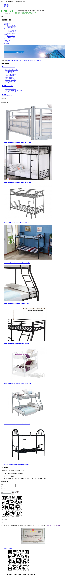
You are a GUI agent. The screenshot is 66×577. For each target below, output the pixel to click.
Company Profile (11, 26)
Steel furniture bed (10, 71)
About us (6, 24)
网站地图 (6, 4)
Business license (11, 27)
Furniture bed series (12, 30)
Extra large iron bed (10, 81)
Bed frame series (11, 31)
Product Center (8, 28)
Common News (11, 37)
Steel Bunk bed (9, 72)
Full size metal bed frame (11, 92)
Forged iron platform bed (11, 70)
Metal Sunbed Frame (10, 89)
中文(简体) (7, 43)
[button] (15, 492)
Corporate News (11, 36)
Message (6, 41)
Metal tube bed (9, 77)
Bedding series (11, 33)
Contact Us (7, 40)
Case (5, 38)
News (5, 34)
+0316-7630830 (8, 548)
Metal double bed (9, 78)
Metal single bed (9, 75)
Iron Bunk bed (37, 60)
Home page (7, 23)
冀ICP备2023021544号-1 (53, 525)
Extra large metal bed (10, 80)
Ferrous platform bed (10, 74)
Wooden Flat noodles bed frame (13, 90)
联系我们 (6, 6)
